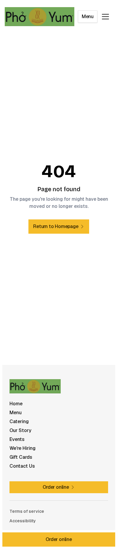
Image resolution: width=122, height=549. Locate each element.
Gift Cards (20, 457)
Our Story (20, 430)
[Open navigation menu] (105, 17)
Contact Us (22, 466)
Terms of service (26, 511)
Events (17, 439)
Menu (88, 16)
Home (16, 404)
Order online (59, 539)
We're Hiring (22, 448)
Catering (19, 421)
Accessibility (22, 520)
